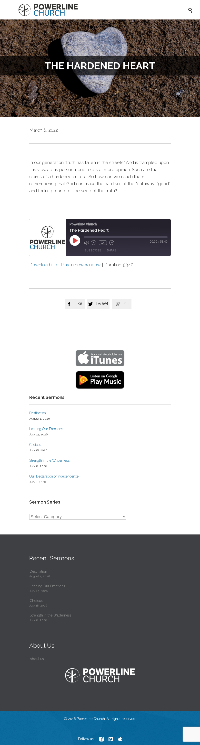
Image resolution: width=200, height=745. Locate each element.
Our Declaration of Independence (54, 476)
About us (37, 659)
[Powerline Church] (102, 9)
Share (111, 250)
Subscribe (93, 250)
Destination (37, 413)
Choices (35, 445)
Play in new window (81, 264)
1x (102, 242)
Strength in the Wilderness (49, 460)
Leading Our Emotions (46, 429)
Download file (43, 264)
